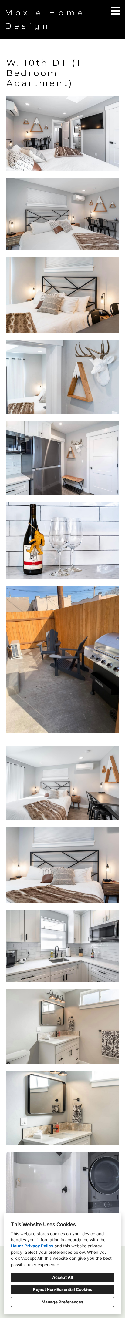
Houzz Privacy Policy (32, 1245)
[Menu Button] (115, 11)
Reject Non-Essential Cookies (62, 1289)
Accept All (62, 1277)
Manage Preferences (62, 1302)
